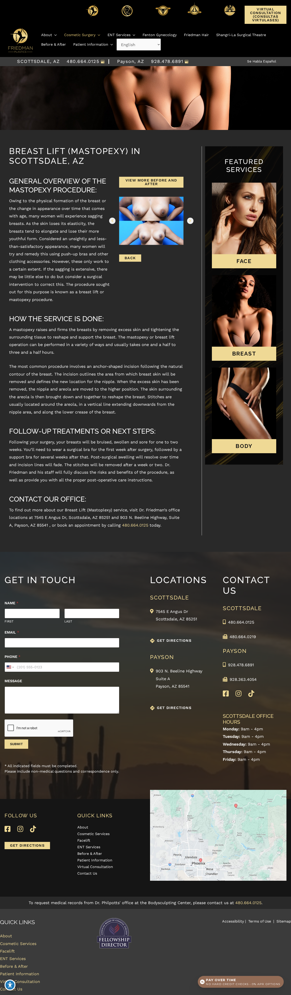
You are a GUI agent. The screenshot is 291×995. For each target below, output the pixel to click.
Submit (16, 744)
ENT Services (13, 958)
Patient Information (19, 973)
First (9, 621)
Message (13, 681)
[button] (265, 19)
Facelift (7, 951)
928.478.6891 (167, 61)
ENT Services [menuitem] (88, 847)
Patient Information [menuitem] (94, 860)
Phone (12, 656)
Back (130, 258)
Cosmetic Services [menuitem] (93, 834)
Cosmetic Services (18, 943)
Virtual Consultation (20, 981)
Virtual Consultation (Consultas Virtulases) (265, 14)
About (6, 935)
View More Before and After (151, 182)
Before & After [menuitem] (89, 854)
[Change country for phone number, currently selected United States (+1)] (10, 667)
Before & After (14, 966)
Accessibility (233, 921)
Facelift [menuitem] (83, 841)
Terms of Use (259, 921)
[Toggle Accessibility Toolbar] (10, 985)
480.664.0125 (83, 61)
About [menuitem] (82, 827)
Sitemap (283, 921)
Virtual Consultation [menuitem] (95, 867)
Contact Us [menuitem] (87, 874)
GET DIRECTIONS (174, 640)
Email (12, 632)
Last (68, 621)
